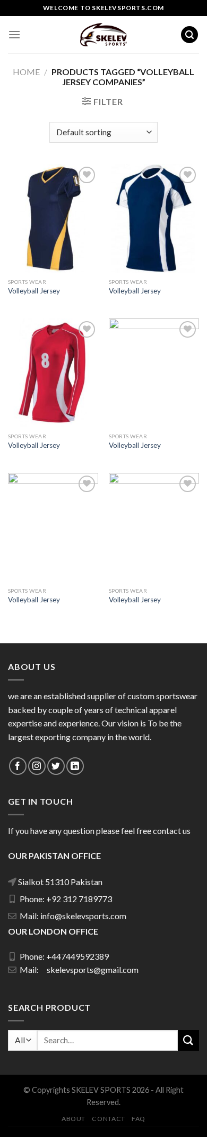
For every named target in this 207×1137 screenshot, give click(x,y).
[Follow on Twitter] (56, 766)
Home (26, 72)
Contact (108, 1119)
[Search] (189, 35)
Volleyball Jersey (34, 291)
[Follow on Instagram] (37, 766)
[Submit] (188, 1040)
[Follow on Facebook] (18, 766)
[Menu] (14, 34)
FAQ (138, 1119)
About (73, 1119)
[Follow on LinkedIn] (75, 766)
